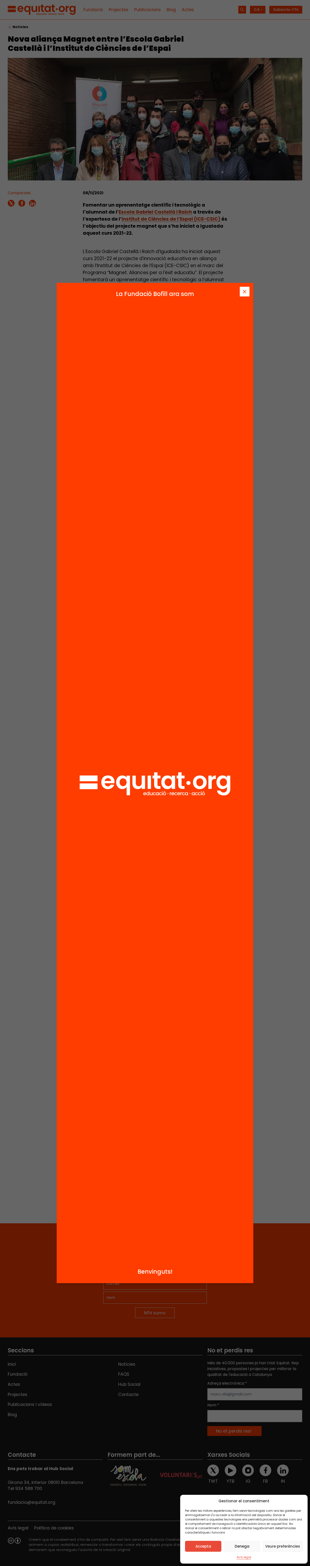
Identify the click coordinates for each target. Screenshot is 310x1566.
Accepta (203, 1546)
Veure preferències (282, 1546)
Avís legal (244, 1557)
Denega (242, 1546)
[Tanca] (244, 291)
